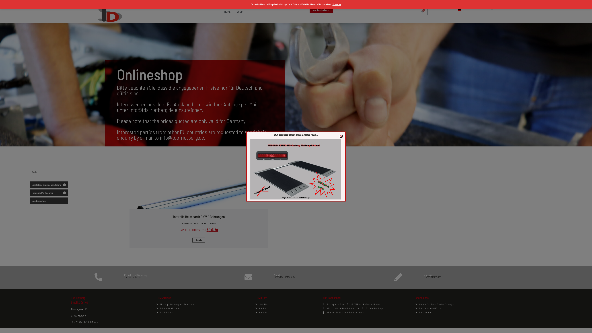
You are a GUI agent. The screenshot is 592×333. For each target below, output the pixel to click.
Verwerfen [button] (337, 4)
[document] (296, 166)
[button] (341, 136)
